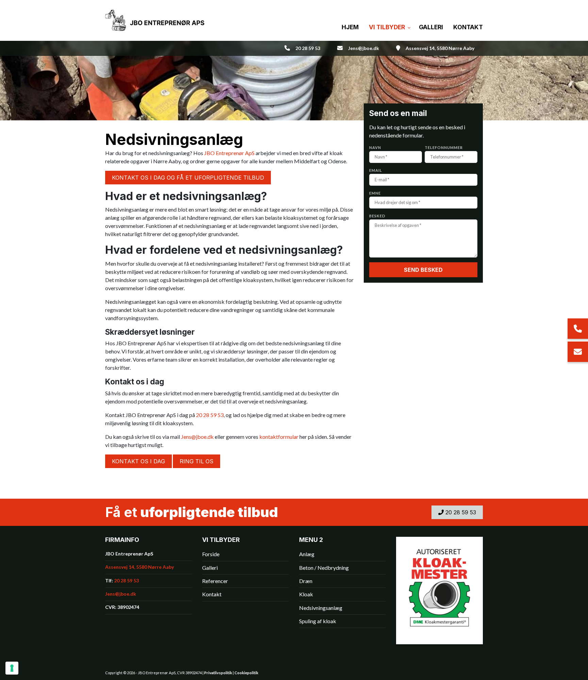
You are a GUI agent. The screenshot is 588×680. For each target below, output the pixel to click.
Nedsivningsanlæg (320, 608)
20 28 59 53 (307, 48)
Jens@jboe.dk (363, 48)
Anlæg (306, 554)
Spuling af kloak (317, 621)
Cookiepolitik (246, 672)
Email (375, 170)
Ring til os (196, 461)
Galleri (210, 567)
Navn (375, 147)
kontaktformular (278, 436)
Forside (210, 554)
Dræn (305, 581)
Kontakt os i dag (138, 461)
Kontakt (212, 594)
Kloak (306, 594)
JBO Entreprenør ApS (229, 153)
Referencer (215, 581)
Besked (377, 216)
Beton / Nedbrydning (324, 567)
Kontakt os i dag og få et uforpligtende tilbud (188, 177)
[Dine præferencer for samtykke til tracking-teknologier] (11, 668)
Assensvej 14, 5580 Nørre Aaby (440, 48)
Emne (375, 193)
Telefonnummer (444, 147)
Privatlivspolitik (218, 672)
